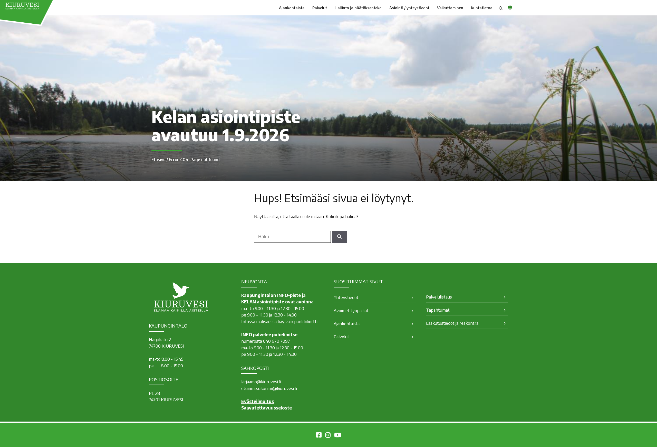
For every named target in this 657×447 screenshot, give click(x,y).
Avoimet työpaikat (351, 310)
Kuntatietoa (481, 7)
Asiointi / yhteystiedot (409, 7)
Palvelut (319, 7)
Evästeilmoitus (257, 401)
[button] (500, 7)
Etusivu (158, 159)
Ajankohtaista (292, 7)
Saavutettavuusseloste (266, 408)
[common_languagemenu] (510, 7)
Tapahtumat (438, 310)
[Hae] (339, 237)
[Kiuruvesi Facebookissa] (319, 435)
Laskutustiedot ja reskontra (452, 323)
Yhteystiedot (346, 297)
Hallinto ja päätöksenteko (358, 7)
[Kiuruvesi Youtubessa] (337, 435)
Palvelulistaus (439, 297)
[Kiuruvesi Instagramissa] (328, 435)
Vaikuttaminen (450, 7)
